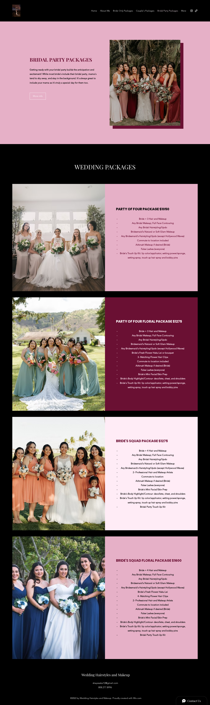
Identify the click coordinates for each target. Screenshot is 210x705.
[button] (38, 96)
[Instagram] (191, 10)
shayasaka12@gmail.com (105, 683)
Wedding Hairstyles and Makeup (105, 675)
